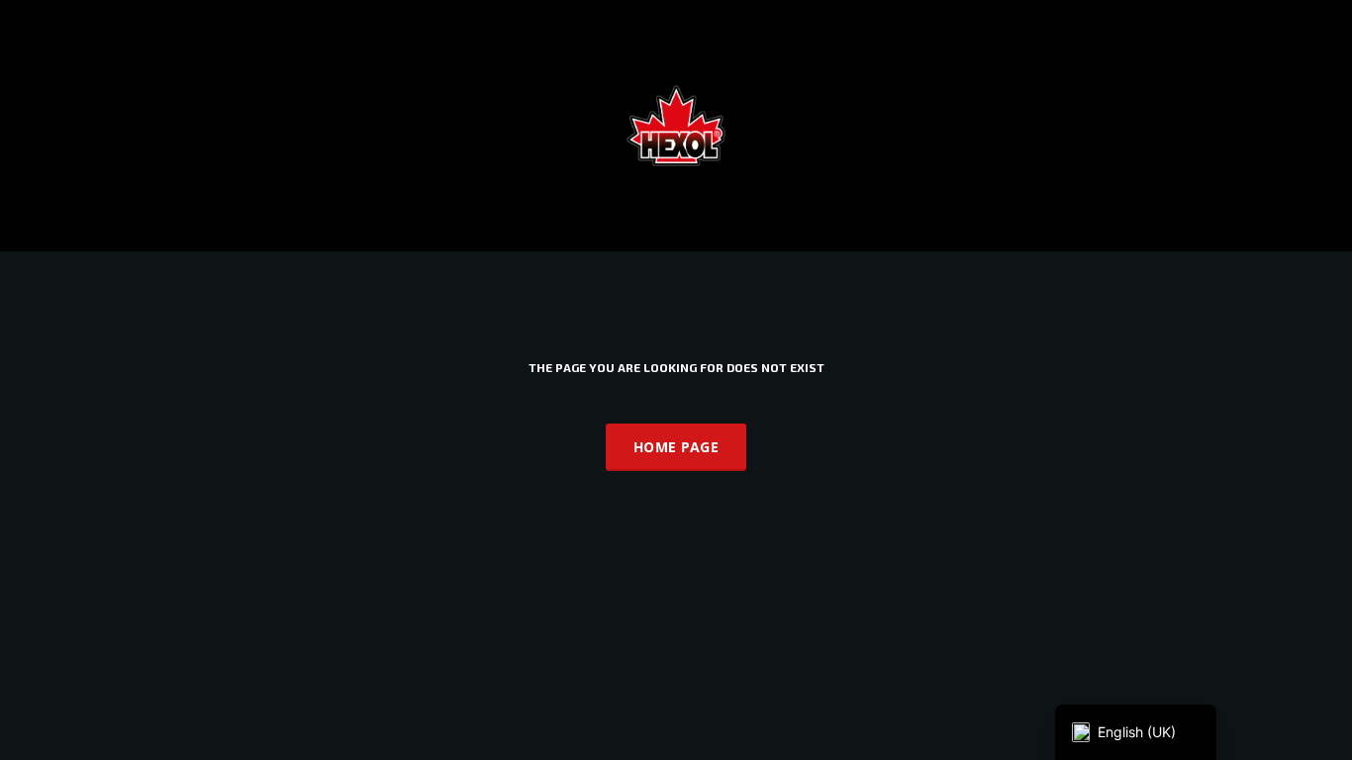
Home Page (676, 446)
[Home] (676, 124)
